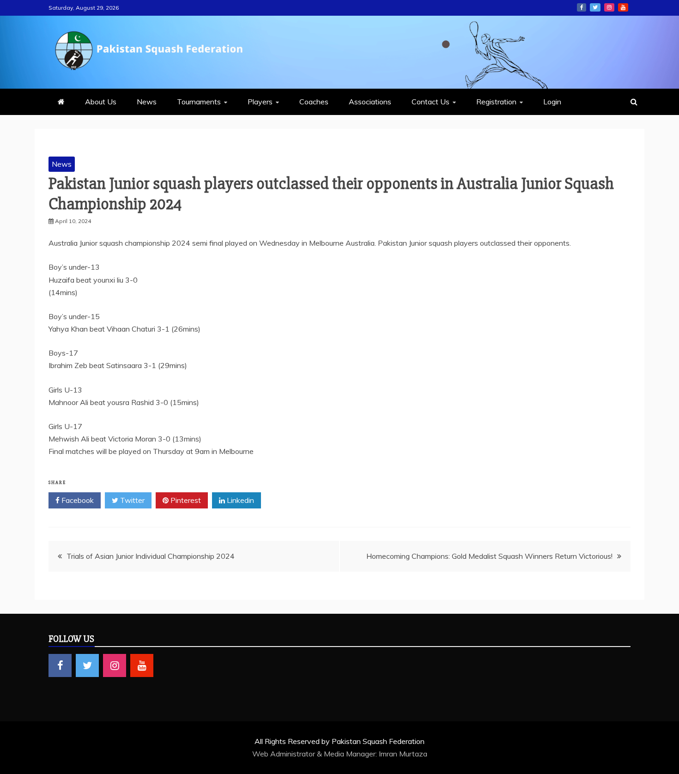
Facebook (581, 7)
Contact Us (430, 101)
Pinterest (185, 500)
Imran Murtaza (403, 753)
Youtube (623, 7)
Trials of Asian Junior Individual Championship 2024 (151, 556)
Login (552, 101)
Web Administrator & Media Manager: (315, 753)
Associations (370, 101)
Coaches (313, 101)
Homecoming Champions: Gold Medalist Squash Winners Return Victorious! (489, 556)
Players (260, 101)
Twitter (595, 7)
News (147, 101)
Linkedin (239, 500)
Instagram (609, 7)
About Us (100, 101)
